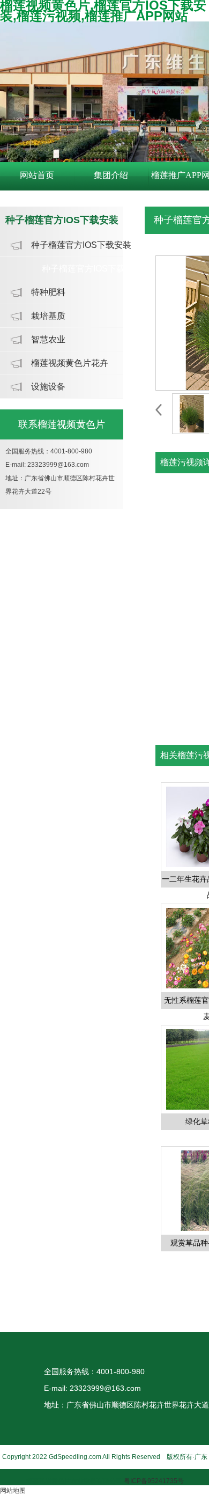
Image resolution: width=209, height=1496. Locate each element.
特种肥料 (48, 292)
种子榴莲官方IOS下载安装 (81, 245)
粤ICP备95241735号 (154, 1481)
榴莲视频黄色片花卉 (69, 363)
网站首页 (37, 175)
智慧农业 (48, 339)
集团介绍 (111, 175)
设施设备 (48, 386)
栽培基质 (48, 315)
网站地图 (13, 1490)
